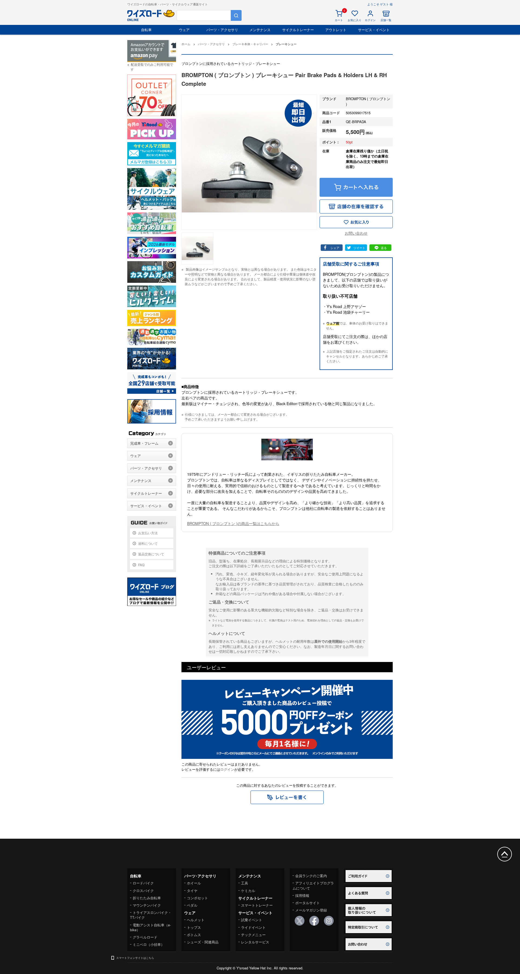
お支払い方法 (148, 532)
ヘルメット (195, 919)
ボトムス (194, 934)
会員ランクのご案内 (311, 875)
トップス (194, 927)
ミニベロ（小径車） (148, 944)
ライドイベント (253, 927)
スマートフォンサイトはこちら (135, 958)
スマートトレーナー (257, 905)
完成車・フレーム (144, 443)
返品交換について (151, 554)
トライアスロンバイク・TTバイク (150, 915)
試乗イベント (251, 919)
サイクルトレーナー (298, 29)
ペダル (192, 905)
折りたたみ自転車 (147, 897)
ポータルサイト (307, 902)
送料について (148, 543)
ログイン (227, 769)
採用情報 (302, 895)
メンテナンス (260, 29)
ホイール (194, 883)
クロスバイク (143, 890)
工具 (244, 883)
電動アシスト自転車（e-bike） (150, 927)
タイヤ (192, 890)
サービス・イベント (374, 29)
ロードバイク (143, 883)
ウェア (184, 29)
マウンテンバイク (147, 905)
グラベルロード (145, 937)
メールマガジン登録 (311, 910)
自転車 (146, 29)
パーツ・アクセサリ (222, 29)
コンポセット (197, 897)
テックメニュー (253, 934)
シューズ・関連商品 (203, 942)
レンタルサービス (255, 942)
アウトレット (335, 29)
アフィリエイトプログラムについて (313, 885)
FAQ (141, 564)
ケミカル (248, 890)
